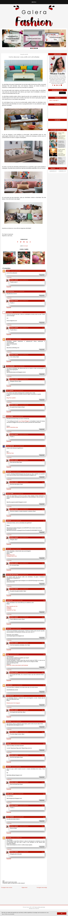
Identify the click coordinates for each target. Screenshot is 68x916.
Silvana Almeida (10, 366)
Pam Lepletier (10, 390)
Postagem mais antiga (42, 887)
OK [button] (61, 913)
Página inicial (24, 887)
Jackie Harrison (10, 291)
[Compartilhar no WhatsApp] (30, 242)
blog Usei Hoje (10, 446)
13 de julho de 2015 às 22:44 (19, 695)
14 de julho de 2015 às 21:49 (23, 782)
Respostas (9, 277)
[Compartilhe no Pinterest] (24, 242)
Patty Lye (8, 743)
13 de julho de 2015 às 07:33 (19, 291)
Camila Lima (9, 600)
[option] (12, 38)
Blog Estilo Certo (11, 554)
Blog (7, 654)
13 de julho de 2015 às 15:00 (16, 520)
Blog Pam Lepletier (11, 397)
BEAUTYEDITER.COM (12, 427)
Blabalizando (10, 703)
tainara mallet (9, 493)
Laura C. (8, 270)
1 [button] (30, 48)
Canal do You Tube (11, 610)
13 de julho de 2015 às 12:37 (18, 416)
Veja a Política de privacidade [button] (8, 914)
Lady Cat (8, 766)
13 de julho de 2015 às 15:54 (23, 574)
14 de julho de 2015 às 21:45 (23, 509)
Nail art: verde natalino (61, 133)
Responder (42, 275)
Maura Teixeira (10, 816)
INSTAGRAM (25, 665)
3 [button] (33, 48)
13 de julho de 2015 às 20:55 (14, 654)
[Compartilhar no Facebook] (17, 242)
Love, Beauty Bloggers (24, 421)
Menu (34, 2)
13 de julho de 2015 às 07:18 (15, 270)
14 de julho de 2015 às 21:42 (23, 280)
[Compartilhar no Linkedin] (27, 242)
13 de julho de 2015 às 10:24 (19, 366)
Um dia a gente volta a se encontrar (61, 150)
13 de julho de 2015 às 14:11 (16, 471)
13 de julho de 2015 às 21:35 (17, 685)
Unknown (8, 339)
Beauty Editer (9, 416)
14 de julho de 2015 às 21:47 (23, 672)
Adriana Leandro (14, 280)
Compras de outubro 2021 (61, 141)
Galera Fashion (27, 907)
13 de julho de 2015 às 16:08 (17, 600)
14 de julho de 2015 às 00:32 (16, 721)
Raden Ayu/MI (10, 793)
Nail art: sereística (60, 158)
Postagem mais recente (6, 887)
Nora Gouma (9, 312)
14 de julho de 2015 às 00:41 (16, 743)
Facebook (9, 608)
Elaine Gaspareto (36, 908)
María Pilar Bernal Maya (12, 574)
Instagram (9, 607)
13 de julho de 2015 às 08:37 (18, 312)
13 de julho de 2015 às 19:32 (16, 628)
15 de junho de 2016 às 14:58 (16, 837)
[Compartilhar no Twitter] (20, 242)
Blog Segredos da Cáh (12, 606)
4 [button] (34, 48)
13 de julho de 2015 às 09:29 (16, 339)
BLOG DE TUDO (11, 665)
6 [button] (37, 48)
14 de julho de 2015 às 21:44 (23, 460)
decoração (25, 245)
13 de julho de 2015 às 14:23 (18, 493)
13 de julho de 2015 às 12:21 (18, 390)
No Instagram (17, 703)
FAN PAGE (18, 665)
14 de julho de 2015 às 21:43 (23, 354)
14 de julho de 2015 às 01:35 (18, 793)
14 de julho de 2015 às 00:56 (16, 766)
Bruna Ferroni (10, 695)
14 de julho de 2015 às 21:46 (23, 617)
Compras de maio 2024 (12, 38)
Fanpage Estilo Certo (12, 556)
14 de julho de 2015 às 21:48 (23, 710)
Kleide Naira (9, 685)
